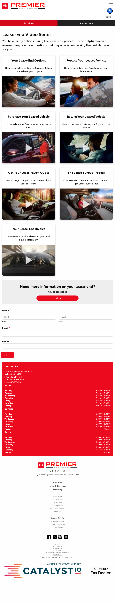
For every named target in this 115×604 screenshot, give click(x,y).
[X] (55, 537)
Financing (57, 489)
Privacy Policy (57, 548)
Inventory (57, 496)
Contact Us (57, 544)
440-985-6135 (17, 379)
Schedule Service (57, 521)
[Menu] (111, 5)
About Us (57, 482)
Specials (57, 511)
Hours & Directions (57, 486)
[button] (110, 11)
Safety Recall (58, 527)
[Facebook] (49, 537)
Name (6, 310)
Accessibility (57, 546)
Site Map (58, 550)
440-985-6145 (15, 382)
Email (6, 327)
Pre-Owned (57, 502)
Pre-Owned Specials (57, 508)
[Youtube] (66, 537)
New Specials (57, 505)
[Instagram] (60, 537)
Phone (5, 341)
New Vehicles (57, 500)
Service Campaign (57, 524)
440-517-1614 (15, 376)
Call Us (30, 23)
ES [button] (109, 17)
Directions (87, 23)
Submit (7, 355)
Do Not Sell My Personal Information (58, 552)
